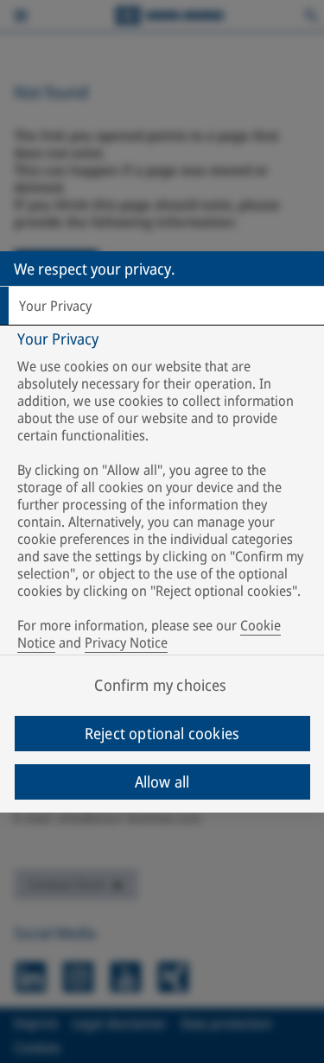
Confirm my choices (160, 684)
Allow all (162, 781)
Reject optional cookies (162, 733)
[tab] (162, 306)
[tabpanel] (164, 494)
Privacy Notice (126, 642)
